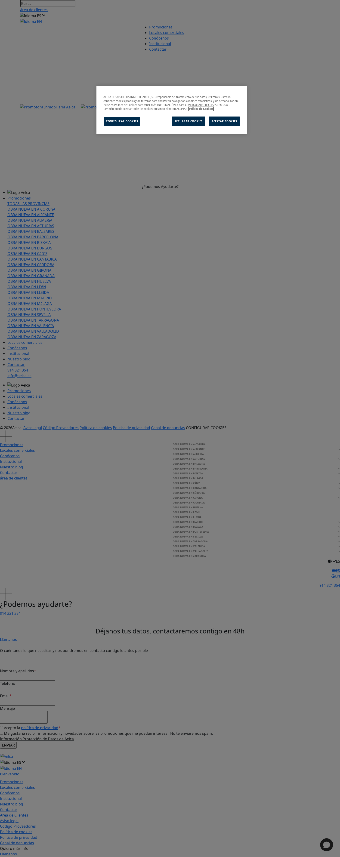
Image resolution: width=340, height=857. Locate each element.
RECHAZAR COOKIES (188, 121)
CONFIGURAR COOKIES (122, 121)
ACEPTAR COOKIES (224, 121)
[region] (171, 110)
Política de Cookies (201, 109)
